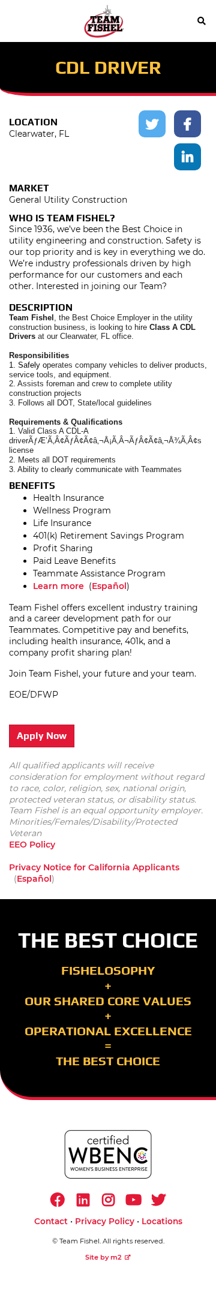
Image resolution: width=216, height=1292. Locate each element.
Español (109, 586)
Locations (162, 1221)
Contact (51, 1221)
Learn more (58, 586)
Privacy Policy (104, 1221)
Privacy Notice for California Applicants (94, 867)
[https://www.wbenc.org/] (108, 1154)
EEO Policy (32, 844)
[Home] (104, 21)
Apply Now (42, 735)
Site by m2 (103, 1257)
